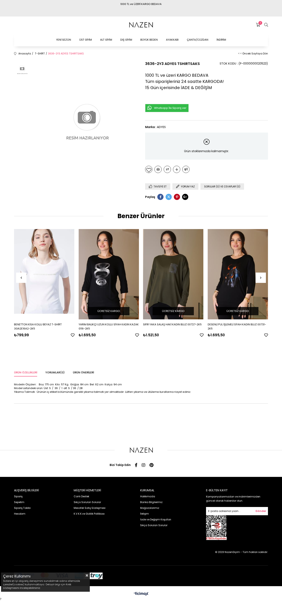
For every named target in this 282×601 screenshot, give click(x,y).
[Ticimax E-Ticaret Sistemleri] (141, 594)
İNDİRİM (221, 40)
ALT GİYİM (106, 40)
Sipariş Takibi (22, 508)
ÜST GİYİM (85, 40)
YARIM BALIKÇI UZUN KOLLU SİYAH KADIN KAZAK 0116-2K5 (109, 326)
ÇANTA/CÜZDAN (197, 40)
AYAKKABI (172, 40)
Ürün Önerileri (83, 372)
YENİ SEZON (63, 40)
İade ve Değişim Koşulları (155, 519)
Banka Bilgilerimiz (151, 502)
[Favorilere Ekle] (148, 169)
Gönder (260, 511)
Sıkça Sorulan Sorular (87, 502)
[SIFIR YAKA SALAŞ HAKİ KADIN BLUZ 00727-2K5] (173, 274)
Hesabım (19, 513)
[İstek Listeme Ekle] (158, 169)
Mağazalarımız (149, 508)
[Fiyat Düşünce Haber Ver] (176, 169)
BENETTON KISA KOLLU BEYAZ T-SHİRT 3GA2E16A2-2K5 (38, 326)
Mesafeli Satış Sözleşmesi (89, 508)
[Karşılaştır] (167, 169)
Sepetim (19, 502)
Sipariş (18, 496)
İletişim (144, 513)
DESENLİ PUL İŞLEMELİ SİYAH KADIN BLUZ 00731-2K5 (237, 326)
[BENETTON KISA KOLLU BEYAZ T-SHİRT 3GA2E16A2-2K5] (44, 274)
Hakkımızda (147, 496)
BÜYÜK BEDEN (149, 40)
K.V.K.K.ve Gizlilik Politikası (89, 513)
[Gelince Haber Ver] (186, 169)
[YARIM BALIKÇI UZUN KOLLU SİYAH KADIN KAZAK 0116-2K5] (109, 274)
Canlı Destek (81, 496)
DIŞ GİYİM (126, 40)
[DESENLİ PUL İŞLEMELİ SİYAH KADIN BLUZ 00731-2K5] (238, 274)
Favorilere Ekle (73, 335)
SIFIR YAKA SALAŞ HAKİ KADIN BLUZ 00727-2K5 (172, 324)
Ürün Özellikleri (25, 372)
